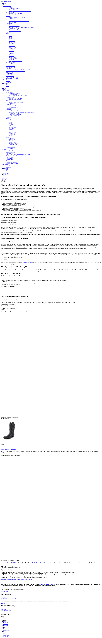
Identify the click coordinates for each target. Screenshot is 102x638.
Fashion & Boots (7, 6)
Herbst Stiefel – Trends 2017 (12, 77)
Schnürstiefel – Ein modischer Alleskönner (15, 71)
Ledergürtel (11, 53)
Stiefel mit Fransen (10, 76)
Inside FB (5, 83)
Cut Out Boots (9, 68)
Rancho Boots (12, 46)
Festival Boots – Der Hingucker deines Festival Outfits (18, 69)
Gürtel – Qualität (12, 57)
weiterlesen (3, 603)
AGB (4, 631)
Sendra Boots (12, 49)
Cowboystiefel (9, 7)
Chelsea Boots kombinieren (15, 29)
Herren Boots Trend (10, 66)
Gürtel (7, 52)
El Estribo (11, 39)
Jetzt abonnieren (4, 591)
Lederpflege (8, 82)
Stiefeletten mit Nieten (14, 28)
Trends (4, 64)
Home (4, 3)
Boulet (10, 36)
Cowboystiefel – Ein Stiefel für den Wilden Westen (20, 11)
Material (8, 81)
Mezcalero (11, 44)
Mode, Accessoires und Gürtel (15, 61)
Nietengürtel (11, 56)
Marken (8, 33)
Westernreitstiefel (10, 12)
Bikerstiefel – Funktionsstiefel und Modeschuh (19, 21)
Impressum (5, 628)
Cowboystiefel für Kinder (14, 8)
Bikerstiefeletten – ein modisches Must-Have (10, 598)
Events (7, 86)
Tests (7, 84)
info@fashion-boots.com (6, 617)
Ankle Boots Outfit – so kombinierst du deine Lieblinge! (21, 27)
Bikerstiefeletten (12, 22)
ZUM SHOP (3, 609)
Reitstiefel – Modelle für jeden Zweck (17, 17)
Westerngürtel (12, 54)
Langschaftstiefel (10, 73)
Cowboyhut (11, 63)
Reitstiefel (8, 16)
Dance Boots (9, 23)
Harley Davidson (12, 42)
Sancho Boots (12, 48)
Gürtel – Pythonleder (13, 58)
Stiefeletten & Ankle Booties (15, 31)
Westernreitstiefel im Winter (15, 14)
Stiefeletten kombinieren (14, 26)
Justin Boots (11, 43)
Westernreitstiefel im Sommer (15, 13)
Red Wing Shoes (12, 47)
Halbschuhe (8, 32)
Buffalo (10, 37)
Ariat (10, 34)
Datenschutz (6, 630)
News (4, 4)
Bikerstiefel (8, 19)
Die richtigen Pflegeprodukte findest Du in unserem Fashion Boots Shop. (17, 579)
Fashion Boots (12, 41)
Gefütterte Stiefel (10, 74)
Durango (11, 38)
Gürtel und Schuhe (13, 59)
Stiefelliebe (5, 79)
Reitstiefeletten (12, 18)
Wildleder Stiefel (9, 72)
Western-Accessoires (10, 62)
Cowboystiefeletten (13, 9)
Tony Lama (11, 51)
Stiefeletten (8, 24)
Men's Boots (3, 179)
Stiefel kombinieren (10, 67)
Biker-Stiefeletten (28, 262)
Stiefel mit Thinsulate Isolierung (47, 584)
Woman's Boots (4, 178)
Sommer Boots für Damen (12, 78)
